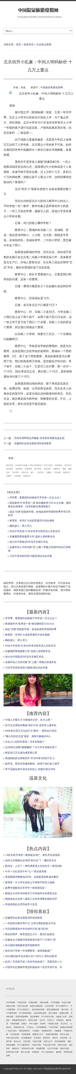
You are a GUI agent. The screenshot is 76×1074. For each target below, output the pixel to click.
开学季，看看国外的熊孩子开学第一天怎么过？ (36, 497)
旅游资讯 (29, 44)
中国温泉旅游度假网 (52, 1068)
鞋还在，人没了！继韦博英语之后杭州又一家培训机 (33, 866)
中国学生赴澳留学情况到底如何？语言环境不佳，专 (33, 967)
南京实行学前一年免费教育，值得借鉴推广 (28, 950)
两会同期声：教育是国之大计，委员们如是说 (30, 934)
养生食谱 (47, 468)
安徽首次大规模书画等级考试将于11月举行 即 (30, 939)
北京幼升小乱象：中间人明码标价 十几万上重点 (34, 465)
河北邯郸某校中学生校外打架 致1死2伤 (26, 928)
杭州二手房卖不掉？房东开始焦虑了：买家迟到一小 (33, 961)
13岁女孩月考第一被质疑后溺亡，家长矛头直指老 (32, 855)
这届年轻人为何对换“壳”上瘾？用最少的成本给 (30, 662)
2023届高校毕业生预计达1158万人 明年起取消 (31, 956)
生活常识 (67, 465)
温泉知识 (26, 476)
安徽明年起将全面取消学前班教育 (32, 443)
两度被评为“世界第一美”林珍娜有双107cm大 (29, 623)
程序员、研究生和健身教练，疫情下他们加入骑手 (32, 763)
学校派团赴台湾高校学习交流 (21, 904)
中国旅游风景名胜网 (51, 87)
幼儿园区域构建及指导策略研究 (22, 945)
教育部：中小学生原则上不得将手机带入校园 (30, 882)
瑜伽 (64, 468)
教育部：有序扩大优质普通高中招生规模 (32, 520)
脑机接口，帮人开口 (21, 525)
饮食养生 (58, 465)
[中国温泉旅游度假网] (38, 10)
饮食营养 (19, 468)
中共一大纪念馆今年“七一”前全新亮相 (25, 871)
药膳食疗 (56, 468)
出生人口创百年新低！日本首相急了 (25, 741)
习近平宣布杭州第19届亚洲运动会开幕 (31, 556)
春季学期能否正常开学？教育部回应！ (26, 887)
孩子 (32, 472)
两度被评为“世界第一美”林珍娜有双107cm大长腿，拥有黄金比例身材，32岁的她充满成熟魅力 (39, 504)
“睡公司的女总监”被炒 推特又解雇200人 (28, 736)
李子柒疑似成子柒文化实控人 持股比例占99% (30, 769)
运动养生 (9, 468)
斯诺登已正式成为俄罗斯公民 (21, 752)
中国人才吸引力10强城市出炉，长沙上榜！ (28, 719)
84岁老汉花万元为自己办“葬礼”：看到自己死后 (31, 730)
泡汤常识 (66, 472)
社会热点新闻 (43, 44)
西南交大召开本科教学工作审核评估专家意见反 (31, 893)
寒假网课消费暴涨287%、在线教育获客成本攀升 (32, 876)
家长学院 (9, 465)
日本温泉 (17, 476)
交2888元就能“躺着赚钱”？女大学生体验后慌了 (31, 747)
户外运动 (57, 472)
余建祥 (8, 476)
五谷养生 (15, 472)
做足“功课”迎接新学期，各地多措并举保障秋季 (30, 629)
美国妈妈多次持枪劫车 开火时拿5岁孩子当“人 (30, 758)
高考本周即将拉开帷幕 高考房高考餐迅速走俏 (39, 438)
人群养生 (40, 472)
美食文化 (24, 472)
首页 (18, 44)
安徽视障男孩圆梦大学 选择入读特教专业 (32, 536)
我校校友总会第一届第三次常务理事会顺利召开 (31, 898)
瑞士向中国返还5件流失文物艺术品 (29, 541)
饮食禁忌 (28, 468)
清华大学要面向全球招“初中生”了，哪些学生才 (30, 860)
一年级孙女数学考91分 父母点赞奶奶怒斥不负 (30, 923)
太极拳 (48, 472)
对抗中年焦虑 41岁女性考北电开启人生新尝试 (35, 531)
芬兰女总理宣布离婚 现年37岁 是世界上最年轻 (30, 725)
